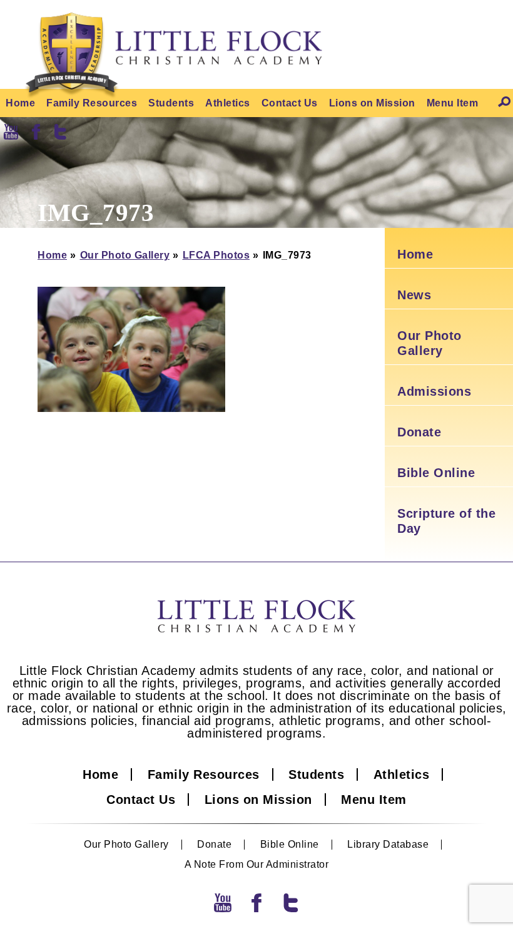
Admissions (434, 391)
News (414, 295)
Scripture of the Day (446, 521)
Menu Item (453, 103)
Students (171, 103)
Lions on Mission (372, 103)
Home (20, 103)
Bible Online (436, 473)
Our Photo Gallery (125, 255)
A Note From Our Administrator (257, 865)
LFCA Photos (216, 255)
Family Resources (91, 103)
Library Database (388, 845)
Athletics (227, 103)
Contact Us (290, 103)
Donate (419, 432)
